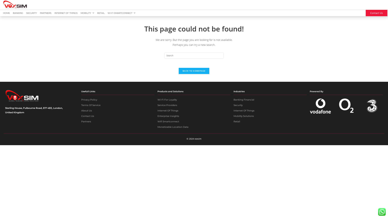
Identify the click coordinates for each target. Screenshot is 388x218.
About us (86, 110)
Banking (18, 13)
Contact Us (87, 116)
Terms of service (90, 105)
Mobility (86, 13)
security (238, 105)
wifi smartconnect (168, 121)
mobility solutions (244, 116)
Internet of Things (167, 110)
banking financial (244, 99)
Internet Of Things (66, 13)
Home (6, 13)
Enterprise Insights (168, 116)
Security (31, 13)
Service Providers (167, 105)
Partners (45, 13)
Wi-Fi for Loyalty (167, 99)
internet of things (244, 110)
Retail (101, 13)
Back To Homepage (194, 70)
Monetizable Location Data (172, 127)
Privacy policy (89, 99)
